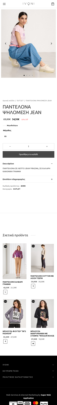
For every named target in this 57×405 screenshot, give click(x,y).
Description (8, 163)
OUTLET (20, 100)
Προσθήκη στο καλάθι (28, 154)
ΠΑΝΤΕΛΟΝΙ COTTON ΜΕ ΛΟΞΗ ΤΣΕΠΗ (42, 277)
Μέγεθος (7, 130)
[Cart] (52, 4)
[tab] (28, 163)
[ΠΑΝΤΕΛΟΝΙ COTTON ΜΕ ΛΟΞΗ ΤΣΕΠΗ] (42, 258)
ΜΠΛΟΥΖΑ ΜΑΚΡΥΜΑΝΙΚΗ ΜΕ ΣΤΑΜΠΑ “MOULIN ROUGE (42, 333)
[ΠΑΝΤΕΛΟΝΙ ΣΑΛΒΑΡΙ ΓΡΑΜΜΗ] (15, 261)
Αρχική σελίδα (8, 100)
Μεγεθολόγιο (12, 125)
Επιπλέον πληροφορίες (14, 179)
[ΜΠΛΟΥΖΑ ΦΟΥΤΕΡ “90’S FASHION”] (15, 313)
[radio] (5, 136)
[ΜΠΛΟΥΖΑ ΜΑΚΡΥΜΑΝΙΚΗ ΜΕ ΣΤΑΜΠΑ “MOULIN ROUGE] (42, 313)
